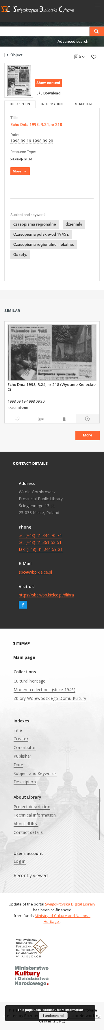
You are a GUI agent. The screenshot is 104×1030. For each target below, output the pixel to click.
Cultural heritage (29, 681)
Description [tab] (20, 104)
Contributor (25, 747)
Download (51, 93)
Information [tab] (52, 104)
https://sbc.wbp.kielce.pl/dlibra (46, 595)
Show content (48, 83)
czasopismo (21, 158)
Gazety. (20, 254)
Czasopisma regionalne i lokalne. (43, 244)
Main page (24, 657)
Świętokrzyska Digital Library (70, 904)
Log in (20, 861)
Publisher (22, 756)
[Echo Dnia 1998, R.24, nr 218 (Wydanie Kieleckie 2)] (52, 352)
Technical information (35, 815)
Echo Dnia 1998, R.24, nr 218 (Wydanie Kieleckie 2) (52, 387)
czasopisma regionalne (34, 224)
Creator (21, 738)
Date (18, 764)
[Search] (97, 31)
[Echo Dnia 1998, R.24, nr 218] (18, 80)
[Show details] (87, 418)
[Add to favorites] (93, 57)
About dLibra (26, 823)
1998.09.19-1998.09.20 (31, 141)
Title (18, 730)
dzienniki (74, 224)
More (87, 435)
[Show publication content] (64, 418)
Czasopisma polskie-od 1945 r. (41, 234)
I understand (53, 1015)
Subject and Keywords (35, 773)
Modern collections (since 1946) (44, 689)
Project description (32, 806)
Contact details (28, 832)
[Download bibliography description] (40, 418)
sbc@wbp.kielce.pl (35, 572)
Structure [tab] (84, 104)
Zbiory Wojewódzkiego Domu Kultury (50, 698)
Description (25, 781)
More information (70, 1009)
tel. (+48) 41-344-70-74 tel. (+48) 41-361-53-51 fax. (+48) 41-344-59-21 (41, 542)
